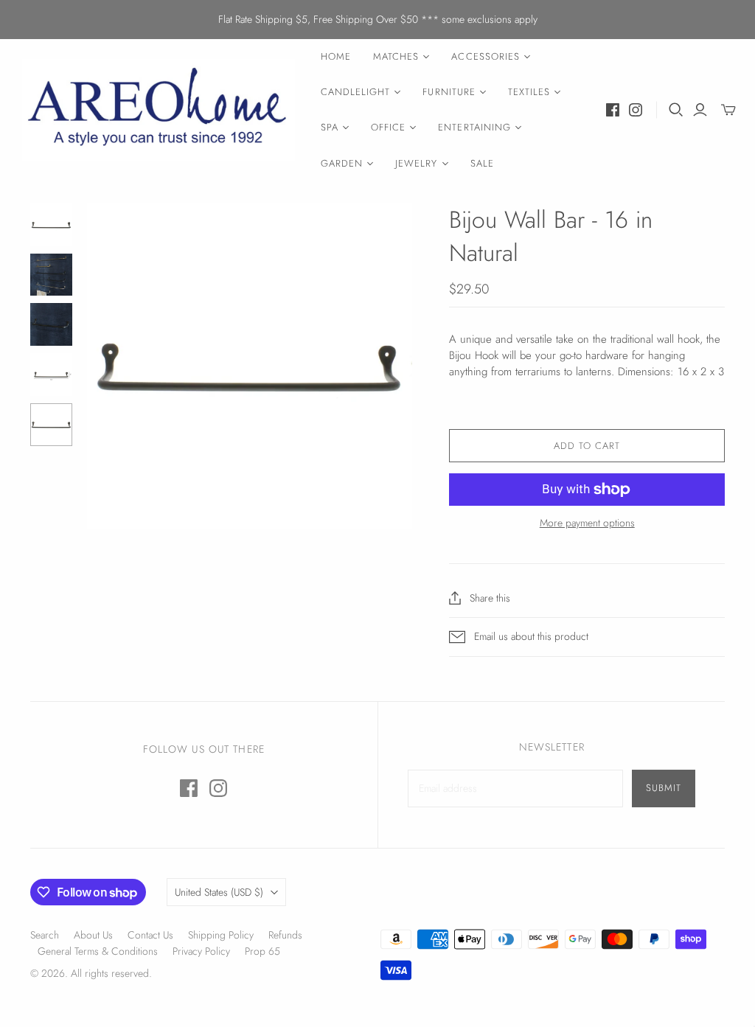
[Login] (700, 110)
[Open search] (676, 109)
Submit (663, 788)
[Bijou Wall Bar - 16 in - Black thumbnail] (51, 224)
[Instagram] (635, 109)
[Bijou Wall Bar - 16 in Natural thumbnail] (51, 275)
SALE (482, 163)
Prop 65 (262, 951)
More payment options (587, 523)
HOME (336, 56)
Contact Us (150, 934)
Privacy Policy (201, 951)
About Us (93, 934)
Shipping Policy (221, 934)
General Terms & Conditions (98, 951)
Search (44, 934)
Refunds (285, 934)
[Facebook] (612, 109)
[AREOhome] (158, 110)
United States (219, 892)
